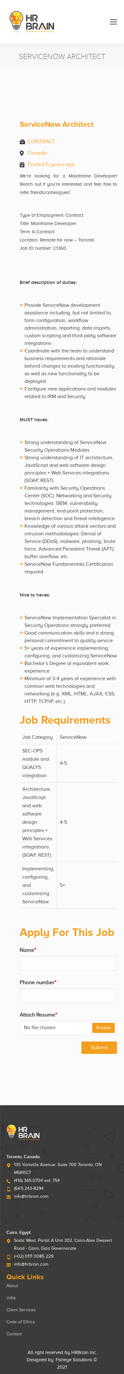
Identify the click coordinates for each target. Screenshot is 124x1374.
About (12, 1285)
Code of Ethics (20, 1321)
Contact (14, 1334)
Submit (99, 1047)
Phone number (38, 982)
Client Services (21, 1309)
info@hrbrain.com (31, 1196)
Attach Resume (38, 1015)
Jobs (11, 1297)
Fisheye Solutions (74, 1359)
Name (28, 950)
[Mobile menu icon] (113, 22)
